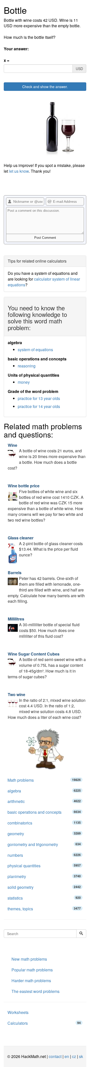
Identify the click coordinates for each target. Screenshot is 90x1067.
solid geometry (44, 887)
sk (81, 1056)
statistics (44, 898)
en (66, 1056)
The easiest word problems (36, 991)
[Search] (81, 933)
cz (74, 1056)
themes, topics (44, 909)
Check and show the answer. (45, 86)
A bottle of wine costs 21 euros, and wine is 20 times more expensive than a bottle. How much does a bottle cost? (47, 456)
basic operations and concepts (44, 812)
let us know (19, 171)
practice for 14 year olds (39, 406)
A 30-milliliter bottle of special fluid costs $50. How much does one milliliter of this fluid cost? (44, 627)
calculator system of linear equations (44, 282)
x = (6, 60)
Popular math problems (32, 970)
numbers (44, 855)
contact (55, 1056)
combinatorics (44, 823)
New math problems (29, 959)
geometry (44, 833)
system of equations (35, 349)
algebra (44, 791)
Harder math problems (31, 980)
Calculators (44, 1023)
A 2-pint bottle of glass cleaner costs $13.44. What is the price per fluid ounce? (45, 546)
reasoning (27, 366)
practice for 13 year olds (39, 398)
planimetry (44, 876)
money (24, 382)
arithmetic (44, 801)
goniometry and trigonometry (44, 844)
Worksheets (18, 1012)
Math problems (44, 780)
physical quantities (44, 866)
